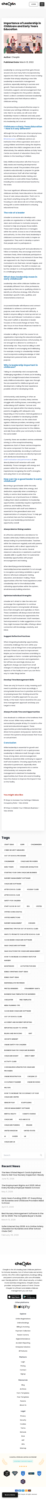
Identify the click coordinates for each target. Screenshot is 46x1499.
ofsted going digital (13, 912)
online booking (33, 1082)
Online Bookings (23, 1323)
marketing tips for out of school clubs (21, 929)
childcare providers (29, 861)
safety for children (12, 901)
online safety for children (15, 1045)
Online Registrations (23, 1319)
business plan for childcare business (19, 1050)
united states (29, 1131)
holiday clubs (33, 889)
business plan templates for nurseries (19, 994)
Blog (23, 1385)
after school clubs (12, 889)
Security (23, 1420)
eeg (28, 906)
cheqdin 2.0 (32, 1076)
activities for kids (28, 966)
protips (7, 1088)
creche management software (17, 1108)
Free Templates (23, 1397)
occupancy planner (12, 1082)
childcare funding (12, 1125)
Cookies (23, 1424)
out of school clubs (13, 1017)
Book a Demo (10, 1495)
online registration (12, 1076)
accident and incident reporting (18, 1022)
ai (5, 1136)
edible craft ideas (11, 977)
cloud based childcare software (18, 940)
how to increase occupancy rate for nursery (20, 959)
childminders (36, 844)
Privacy (23, 1416)
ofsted (39, 906)
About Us (23, 1405)
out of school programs (15, 856)
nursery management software (17, 878)
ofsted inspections (12, 917)
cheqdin (31, 923)
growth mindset (11, 1039)
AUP (23, 1440)
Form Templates (23, 1393)
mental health (10, 1114)
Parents (23, 1401)
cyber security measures (14, 850)
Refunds (23, 1432)
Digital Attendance (23, 1339)
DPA (23, 1444)
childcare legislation (29, 867)
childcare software (12, 884)
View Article (23, 803)
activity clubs (10, 1061)
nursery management (13, 923)
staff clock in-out (12, 906)
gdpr (22, 844)
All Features (23, 1351)
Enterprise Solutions (23, 1347)
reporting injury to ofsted (15, 1028)
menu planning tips (12, 1005)
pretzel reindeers (11, 988)
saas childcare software (14, 945)
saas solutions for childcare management (22, 951)
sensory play (9, 1103)
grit (30, 1033)
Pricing (23, 1366)
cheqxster (8, 1000)
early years (8, 867)
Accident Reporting (23, 1343)
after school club (12, 895)
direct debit (30, 1056)
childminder (9, 861)
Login (33, 4)
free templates (25, 1000)
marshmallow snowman (14, 983)
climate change (29, 1114)
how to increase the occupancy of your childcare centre (21, 1095)
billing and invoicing (13, 1033)
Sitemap (23, 1448)
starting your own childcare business (20, 873)
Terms (23, 1428)
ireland (29, 1125)
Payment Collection (23, 1331)
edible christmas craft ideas (16, 972)
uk (25, 1136)
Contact (23, 1370)
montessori (9, 966)
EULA (23, 1436)
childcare (8, 1119)
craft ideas (9, 844)
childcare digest (11, 1056)
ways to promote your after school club (22, 934)
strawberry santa (32, 988)
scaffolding (26, 1103)
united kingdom (10, 1131)
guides (15, 1136)
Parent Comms (23, 1335)
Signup (23, 1374)
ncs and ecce (24, 1119)
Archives (23, 1389)
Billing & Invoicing (23, 1327)
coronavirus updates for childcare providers (19, 1069)
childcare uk (9, 1142)
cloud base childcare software (17, 1011)
